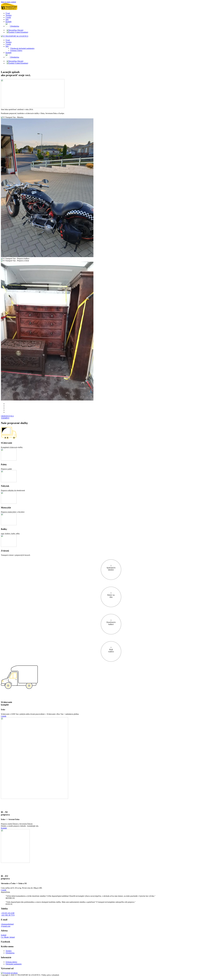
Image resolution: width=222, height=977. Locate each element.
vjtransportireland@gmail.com (7, 925)
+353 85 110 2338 (7, 913)
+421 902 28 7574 (7, 915)
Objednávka (14, 26)
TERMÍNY (5, 418)
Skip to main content (8, 2)
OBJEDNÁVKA (7, 416)
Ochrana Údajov (16, 50)
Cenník (8, 17)
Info (7, 19)
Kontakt (8, 22)
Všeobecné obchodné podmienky (22, 48)
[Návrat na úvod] (9, 9)
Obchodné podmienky (14, 964)
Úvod (8, 13)
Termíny (9, 15)
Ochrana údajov (11, 962)
